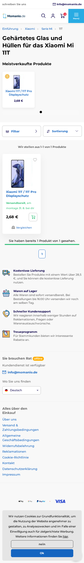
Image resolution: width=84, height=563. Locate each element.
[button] (43, 16)
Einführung (10, 28)
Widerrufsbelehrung (18, 446)
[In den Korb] (33, 217)
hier (65, 536)
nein (42, 544)
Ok (42, 553)
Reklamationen (14, 451)
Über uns (9, 419)
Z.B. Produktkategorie (30, 31)
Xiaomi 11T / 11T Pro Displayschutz (18, 93)
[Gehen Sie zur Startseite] (14, 16)
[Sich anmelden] (53, 16)
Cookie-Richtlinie (15, 457)
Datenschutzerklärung (19, 469)
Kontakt (8, 463)
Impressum (11, 474)
